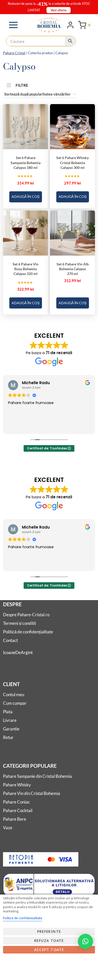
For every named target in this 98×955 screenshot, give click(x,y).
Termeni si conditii (19, 623)
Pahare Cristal (14, 53)
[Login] (70, 25)
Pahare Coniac (16, 802)
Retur (8, 737)
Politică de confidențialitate (28, 631)
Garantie (11, 728)
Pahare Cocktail (17, 810)
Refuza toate (49, 940)
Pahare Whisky (17, 784)
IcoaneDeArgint (18, 652)
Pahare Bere (14, 819)
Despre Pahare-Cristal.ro (26, 614)
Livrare (10, 720)
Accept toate (49, 949)
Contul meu (13, 694)
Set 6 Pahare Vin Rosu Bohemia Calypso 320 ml (25, 269)
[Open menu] (13, 25)
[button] (85, 941)
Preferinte (49, 931)
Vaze (7, 827)
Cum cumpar (15, 703)
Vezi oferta (59, 10)
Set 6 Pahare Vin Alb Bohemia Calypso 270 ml (73, 269)
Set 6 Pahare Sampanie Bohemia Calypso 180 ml (25, 163)
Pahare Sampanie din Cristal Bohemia (37, 776)
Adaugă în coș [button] (25, 196)
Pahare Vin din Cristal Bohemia (31, 793)
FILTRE (22, 84)
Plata (8, 711)
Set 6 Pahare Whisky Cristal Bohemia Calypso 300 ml (72, 163)
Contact (10, 640)
